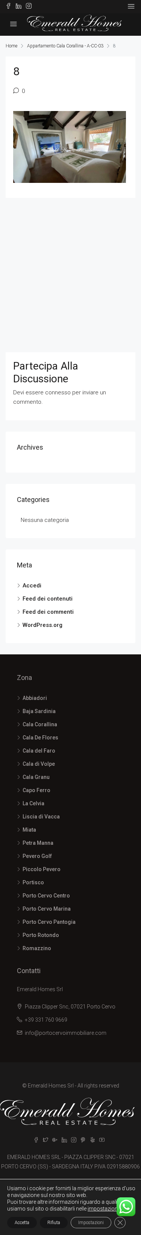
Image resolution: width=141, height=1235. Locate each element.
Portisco (33, 882)
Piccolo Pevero (42, 869)
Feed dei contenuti (48, 598)
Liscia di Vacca (41, 817)
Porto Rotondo (41, 935)
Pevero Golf (37, 856)
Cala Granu (36, 777)
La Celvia (33, 803)
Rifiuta (53, 1222)
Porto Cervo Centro (46, 896)
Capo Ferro (36, 790)
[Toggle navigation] (131, 6)
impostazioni (103, 1209)
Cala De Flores (40, 738)
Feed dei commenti (48, 611)
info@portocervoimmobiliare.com (65, 1033)
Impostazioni (91, 1222)
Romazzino (37, 948)
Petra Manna (38, 843)
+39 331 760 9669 (46, 1020)
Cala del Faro (39, 751)
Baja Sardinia (39, 711)
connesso (58, 392)
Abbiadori (35, 698)
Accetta (22, 1222)
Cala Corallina (40, 724)
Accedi (32, 585)
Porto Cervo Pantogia (49, 922)
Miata (29, 830)
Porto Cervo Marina (47, 909)
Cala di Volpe (39, 764)
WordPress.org (42, 625)
